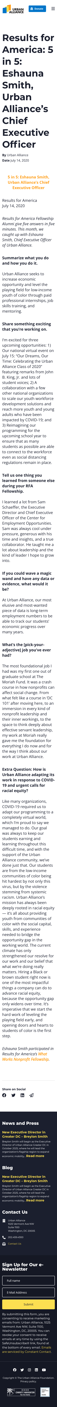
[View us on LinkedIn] (36, 1370)
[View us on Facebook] (14, 1370)
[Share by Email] (31, 1095)
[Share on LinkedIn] (22, 1095)
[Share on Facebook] (4, 1095)
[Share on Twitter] (13, 1095)
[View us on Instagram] (29, 1370)
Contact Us (14, 1243)
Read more (35, 1156)
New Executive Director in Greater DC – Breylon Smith (25, 1134)
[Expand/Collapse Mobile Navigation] (53, 9)
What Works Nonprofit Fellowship (25, 1056)
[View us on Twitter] (22, 1370)
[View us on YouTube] (44, 1370)
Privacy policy (28, 1381)
